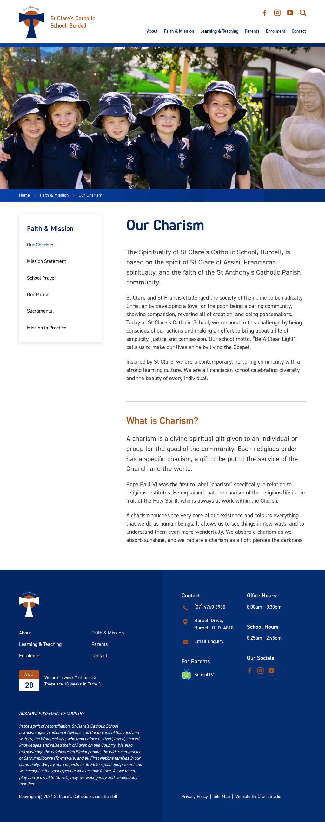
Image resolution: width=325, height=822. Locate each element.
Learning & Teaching (219, 31)
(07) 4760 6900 (209, 606)
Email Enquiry (208, 641)
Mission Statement (46, 261)
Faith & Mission (179, 31)
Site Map (222, 796)
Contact (299, 31)
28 (29, 685)
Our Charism (40, 244)
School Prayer (41, 278)
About (152, 31)
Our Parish (38, 294)
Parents (252, 31)
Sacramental (40, 311)
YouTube (290, 10)
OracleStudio (269, 796)
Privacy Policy (195, 796)
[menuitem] (152, 31)
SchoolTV (204, 674)
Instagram (277, 10)
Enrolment (275, 31)
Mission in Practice (46, 327)
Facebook (264, 10)
